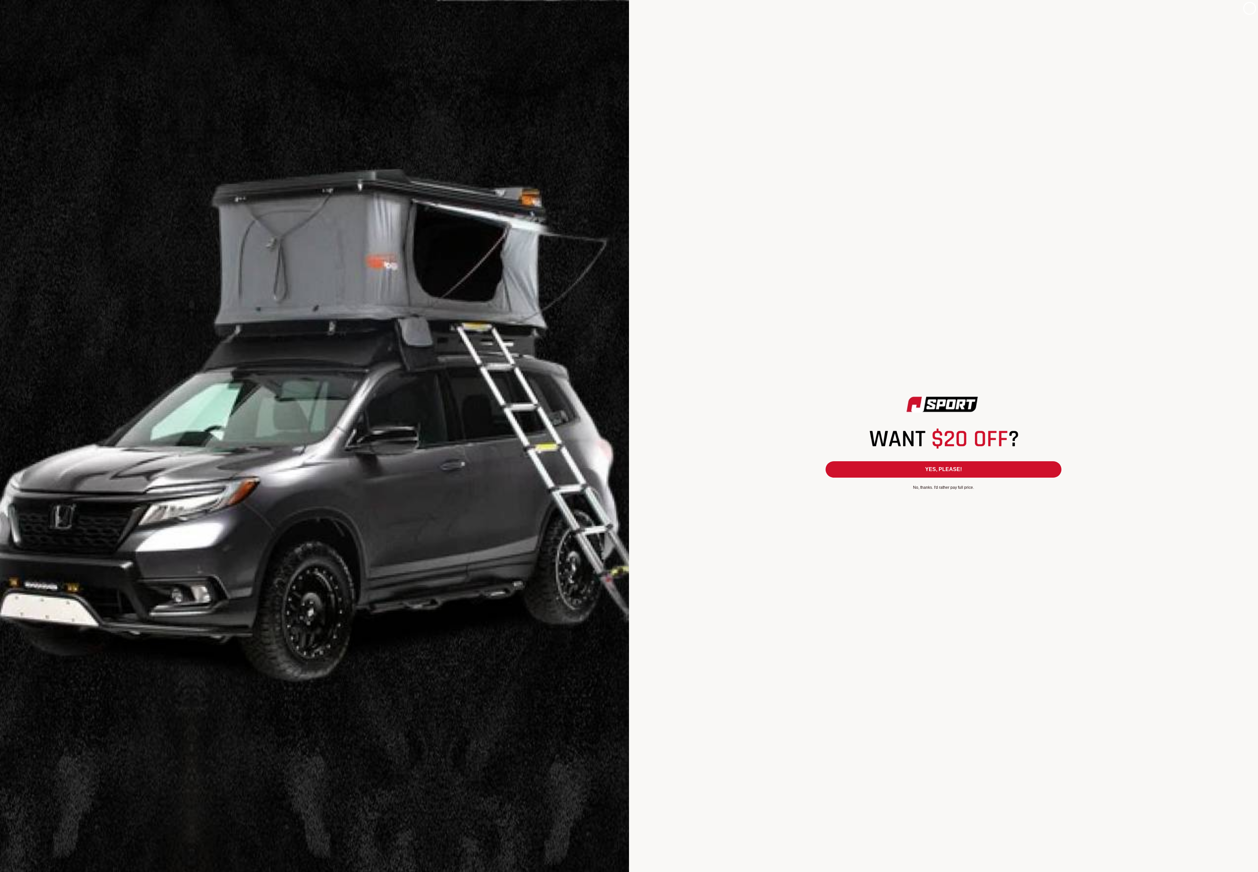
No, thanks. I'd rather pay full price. (943, 487)
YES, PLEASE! (943, 469)
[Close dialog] (1249, 8)
